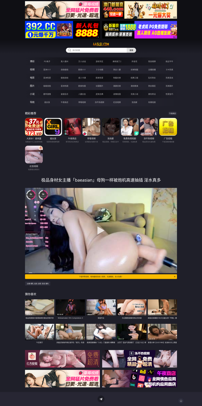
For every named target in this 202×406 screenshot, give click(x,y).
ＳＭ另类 (169, 69)
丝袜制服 (134, 69)
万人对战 (82, 61)
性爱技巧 (169, 94)
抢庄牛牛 (169, 61)
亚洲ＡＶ (47, 69)
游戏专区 (99, 61)
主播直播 (152, 69)
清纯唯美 (134, 86)
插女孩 (47, 102)
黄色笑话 (152, 94)
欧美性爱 (99, 77)
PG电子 (47, 61)
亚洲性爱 (47, 77)
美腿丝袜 (117, 86)
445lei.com (101, 44)
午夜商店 (64, 102)
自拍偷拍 (64, 69)
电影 (32, 77)
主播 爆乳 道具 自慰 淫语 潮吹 (38, 283)
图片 (32, 85)
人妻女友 (82, 94)
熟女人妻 (117, 69)
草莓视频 (82, 102)
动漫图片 (99, 86)
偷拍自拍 (64, 77)
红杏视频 (117, 102)
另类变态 (169, 77)
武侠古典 (99, 94)
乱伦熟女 (152, 77)
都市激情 (47, 94)
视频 (32, 69)
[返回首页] (181, 401)
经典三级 (134, 77)
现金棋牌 (152, 61)
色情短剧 (152, 102)
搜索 (131, 50)
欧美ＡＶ (82, 69)
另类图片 (169, 86)
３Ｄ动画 (99, 69)
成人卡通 (82, 77)
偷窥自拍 (47, 86)
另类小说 (134, 94)
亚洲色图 (64, 86)
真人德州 (64, 61)
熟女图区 (152, 86)
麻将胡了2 (117, 61)
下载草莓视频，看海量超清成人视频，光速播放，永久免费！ (101, 276)
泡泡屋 (134, 102)
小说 (32, 94)
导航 (32, 102)
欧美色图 (82, 86)
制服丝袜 (117, 77)
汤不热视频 (99, 102)
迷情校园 (117, 94)
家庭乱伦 (64, 94)
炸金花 (134, 61)
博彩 (32, 61)
